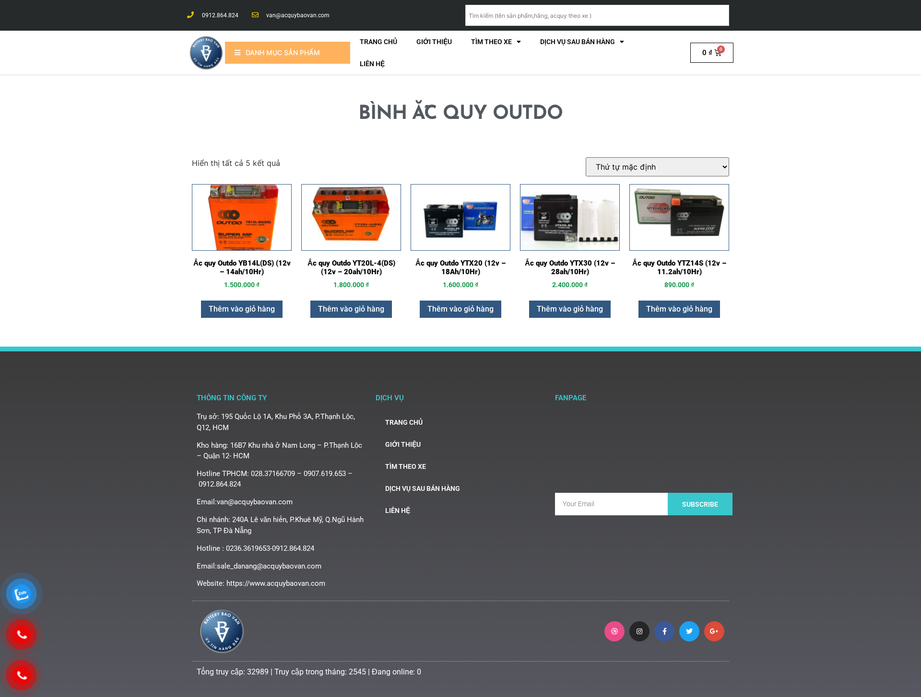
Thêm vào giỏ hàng (242, 309)
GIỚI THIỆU (434, 42)
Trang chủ (378, 42)
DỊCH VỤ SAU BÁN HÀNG (577, 42)
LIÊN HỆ (372, 64)
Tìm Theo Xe (491, 42)
